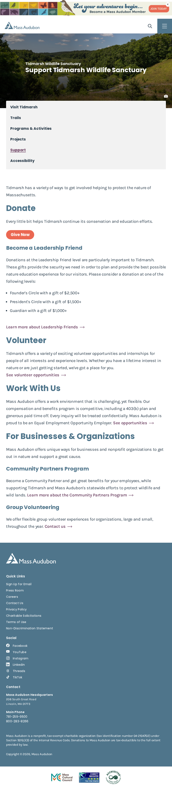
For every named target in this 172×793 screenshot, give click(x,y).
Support (18, 150)
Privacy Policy (16, 609)
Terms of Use (16, 622)
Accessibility (22, 161)
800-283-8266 (17, 721)
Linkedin (19, 665)
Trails (15, 118)
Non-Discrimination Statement (29, 628)
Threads (19, 671)
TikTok (17, 677)
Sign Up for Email (18, 584)
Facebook (20, 646)
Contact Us (14, 603)
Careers (12, 597)
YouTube (19, 652)
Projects (18, 139)
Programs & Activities (31, 128)
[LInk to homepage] (22, 25)
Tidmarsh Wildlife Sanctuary (53, 63)
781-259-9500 (16, 717)
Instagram (21, 658)
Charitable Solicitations (23, 616)
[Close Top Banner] (168, 4)
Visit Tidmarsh (24, 107)
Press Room (15, 590)
